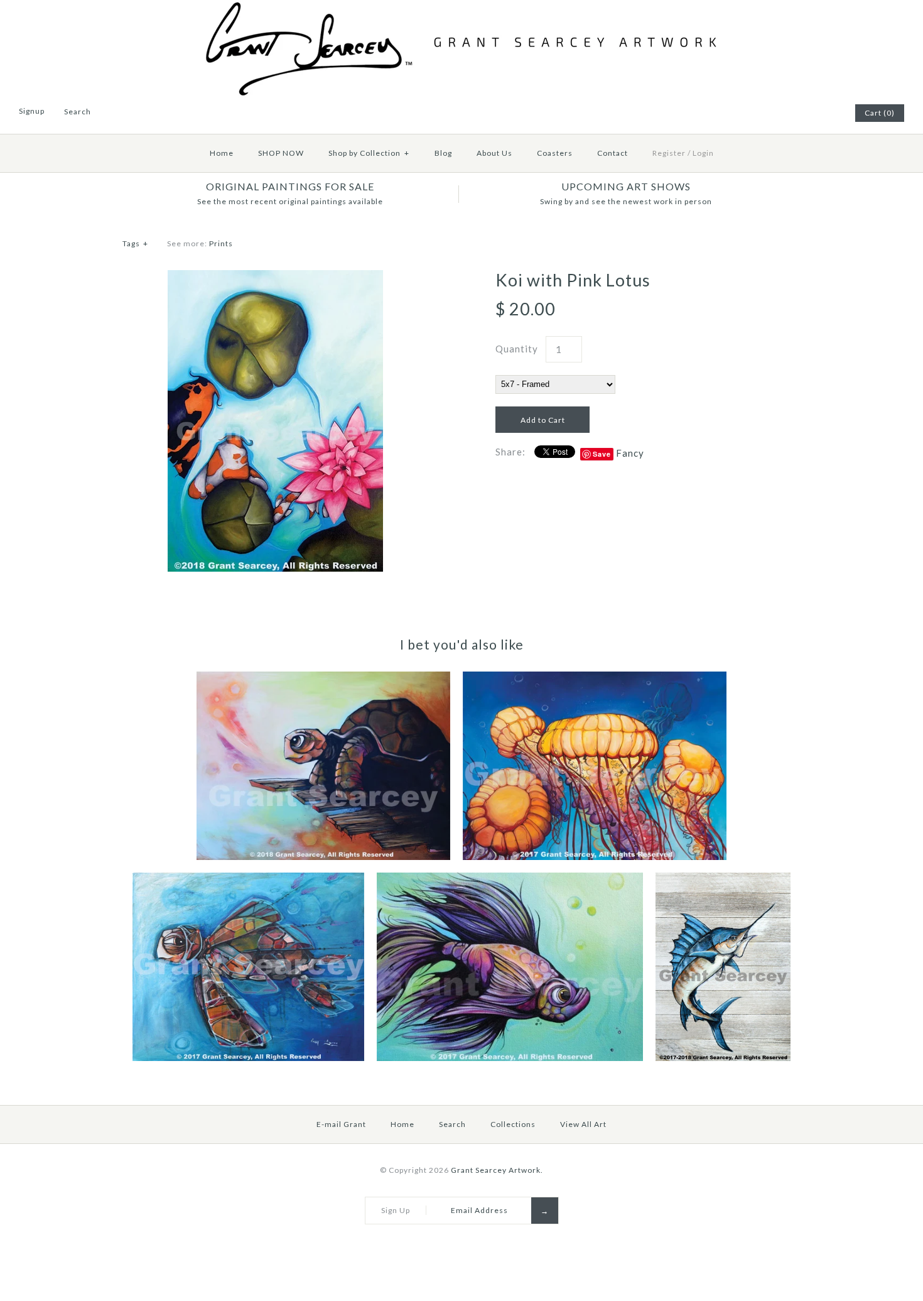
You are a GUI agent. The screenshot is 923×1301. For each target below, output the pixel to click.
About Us (494, 153)
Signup (32, 111)
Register (669, 153)
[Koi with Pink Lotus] (275, 277)
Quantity (516, 348)
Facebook (780, 113)
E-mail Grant (341, 1124)
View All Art (583, 1124)
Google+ (812, 113)
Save (602, 454)
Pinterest (796, 113)
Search (452, 1124)
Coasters (555, 153)
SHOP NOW (281, 153)
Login (703, 153)
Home (222, 153)
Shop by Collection (368, 153)
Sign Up (395, 1210)
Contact (612, 153)
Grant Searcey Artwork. (497, 1170)
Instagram (827, 113)
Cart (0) (880, 112)
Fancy (630, 453)
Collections (513, 1124)
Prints (221, 243)
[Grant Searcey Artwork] (461, 7)
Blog (443, 153)
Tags (135, 243)
